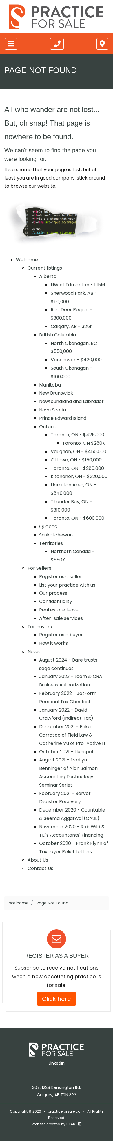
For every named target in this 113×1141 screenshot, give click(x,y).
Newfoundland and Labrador (71, 401)
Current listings (45, 268)
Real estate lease (59, 610)
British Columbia (57, 335)
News (34, 651)
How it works (53, 643)
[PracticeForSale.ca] (56, 16)
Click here (56, 999)
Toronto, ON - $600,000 (77, 518)
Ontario (48, 426)
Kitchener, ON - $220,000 (79, 476)
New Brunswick (56, 393)
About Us (38, 860)
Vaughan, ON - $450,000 (78, 451)
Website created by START (55, 1124)
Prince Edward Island (62, 418)
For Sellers (39, 568)
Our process (53, 593)
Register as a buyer (61, 634)
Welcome (27, 260)
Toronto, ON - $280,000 (77, 468)
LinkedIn (57, 1063)
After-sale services (61, 618)
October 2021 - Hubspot (66, 751)
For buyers (40, 626)
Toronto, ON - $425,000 (77, 434)
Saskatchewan (56, 535)
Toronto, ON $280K (83, 443)
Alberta (48, 276)
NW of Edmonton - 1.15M (78, 284)
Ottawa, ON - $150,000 (76, 460)
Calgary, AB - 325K (72, 326)
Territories (51, 543)
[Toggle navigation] (11, 44)
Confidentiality (55, 601)
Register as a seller (60, 576)
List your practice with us (67, 585)
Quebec (48, 526)
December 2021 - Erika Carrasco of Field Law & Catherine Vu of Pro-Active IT (72, 735)
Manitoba (50, 385)
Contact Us (40, 868)
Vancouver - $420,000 (76, 359)
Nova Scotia (52, 409)
